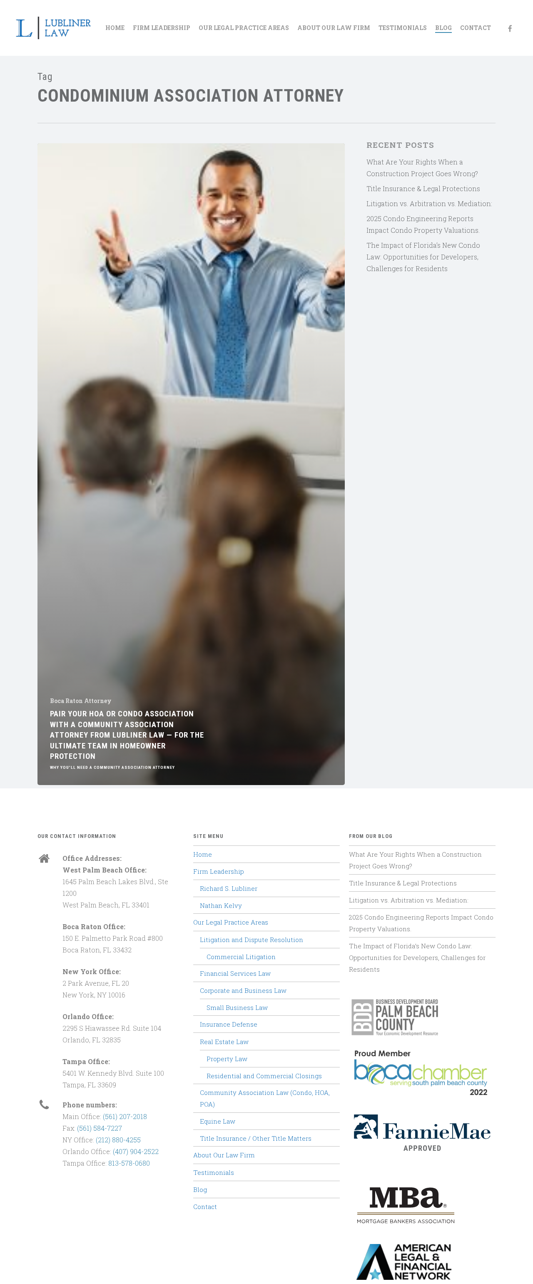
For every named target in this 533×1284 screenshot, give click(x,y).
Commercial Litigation (241, 956)
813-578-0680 (129, 1163)
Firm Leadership (218, 871)
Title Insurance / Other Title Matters (255, 1138)
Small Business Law (237, 1007)
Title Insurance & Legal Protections (423, 188)
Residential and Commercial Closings (264, 1076)
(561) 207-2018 (125, 1116)
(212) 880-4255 (118, 1139)
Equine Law (217, 1121)
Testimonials (213, 1172)
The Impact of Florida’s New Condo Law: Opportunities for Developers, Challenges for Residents (423, 257)
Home (202, 854)
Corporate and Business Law (243, 990)
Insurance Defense (228, 1024)
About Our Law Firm (224, 1155)
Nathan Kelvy (221, 905)
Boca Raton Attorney (81, 701)
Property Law (227, 1059)
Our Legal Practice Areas (230, 922)
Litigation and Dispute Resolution (251, 939)
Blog (200, 1189)
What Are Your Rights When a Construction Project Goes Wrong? (422, 167)
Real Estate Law (224, 1041)
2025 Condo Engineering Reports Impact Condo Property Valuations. (423, 224)
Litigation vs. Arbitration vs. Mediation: (429, 203)
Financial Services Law (235, 973)
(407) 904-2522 (136, 1151)
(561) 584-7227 (99, 1128)
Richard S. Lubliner (228, 888)
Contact (205, 1206)
